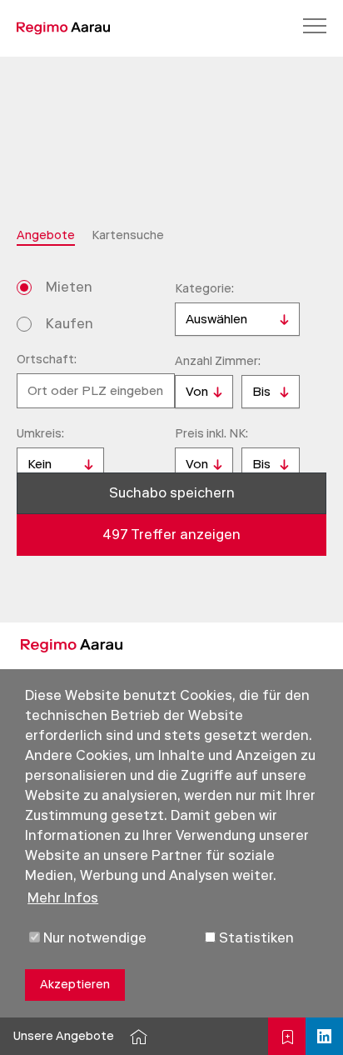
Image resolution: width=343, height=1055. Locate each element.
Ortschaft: (47, 359)
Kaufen (69, 324)
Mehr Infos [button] (62, 898)
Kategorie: (204, 289)
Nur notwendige (93, 938)
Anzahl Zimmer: (218, 361)
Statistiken (255, 938)
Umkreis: (40, 434)
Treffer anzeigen (171, 534)
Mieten (69, 287)
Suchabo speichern (172, 493)
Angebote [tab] (46, 235)
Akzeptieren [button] (75, 985)
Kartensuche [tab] (128, 235)
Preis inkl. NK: (211, 434)
